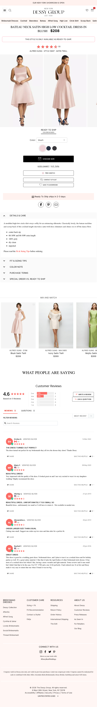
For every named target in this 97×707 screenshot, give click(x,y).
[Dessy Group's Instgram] (42, 652)
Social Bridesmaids (11, 630)
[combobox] (50, 140)
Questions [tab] (26, 411)
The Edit (54, 624)
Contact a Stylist (33, 615)
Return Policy (56, 610)
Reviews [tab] (8, 411)
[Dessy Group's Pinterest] (55, 652)
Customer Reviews (82, 610)
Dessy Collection (10, 607)
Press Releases (80, 615)
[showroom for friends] (87, 10)
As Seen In (78, 619)
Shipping (54, 605)
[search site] (10, 10)
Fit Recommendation (35, 610)
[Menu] (4, 10)
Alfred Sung (8, 617)
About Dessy (79, 605)
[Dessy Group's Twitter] (50, 652)
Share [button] (11, 456)
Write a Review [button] (84, 394)
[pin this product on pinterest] (48, 204)
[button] (22, 91)
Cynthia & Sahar (9, 621)
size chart (43, 166)
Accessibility (30, 693)
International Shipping (59, 619)
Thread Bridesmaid (11, 635)
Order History (56, 615)
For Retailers (79, 624)
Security (48, 693)
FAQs (29, 619)
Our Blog (77, 628)
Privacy (57, 693)
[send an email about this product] (56, 204)
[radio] (39, 47)
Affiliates (40, 693)
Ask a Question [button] (84, 399)
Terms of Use (66, 693)
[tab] (48, 131)
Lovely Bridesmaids (11, 626)
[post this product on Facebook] (41, 204)
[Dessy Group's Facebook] (46, 652)
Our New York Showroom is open (48, 3)
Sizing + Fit (31, 605)
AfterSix (6, 612)
